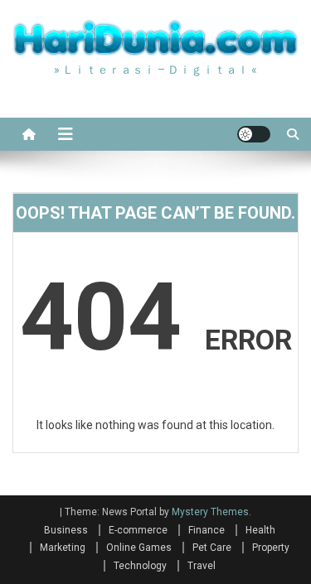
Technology (140, 566)
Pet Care (211, 547)
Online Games (139, 547)
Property (270, 547)
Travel (201, 566)
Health (260, 530)
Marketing (62, 547)
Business (66, 530)
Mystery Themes (210, 512)
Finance (206, 530)
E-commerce (138, 530)
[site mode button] (253, 134)
